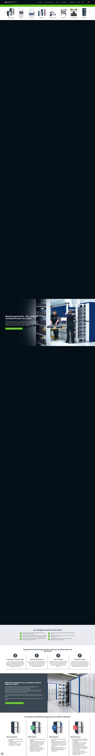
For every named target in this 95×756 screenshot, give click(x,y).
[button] (5, 12)
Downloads (64, 2)
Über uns (57, 2)
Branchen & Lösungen (49, 2)
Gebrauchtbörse (72, 2)
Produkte (40, 2)
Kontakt (78, 2)
